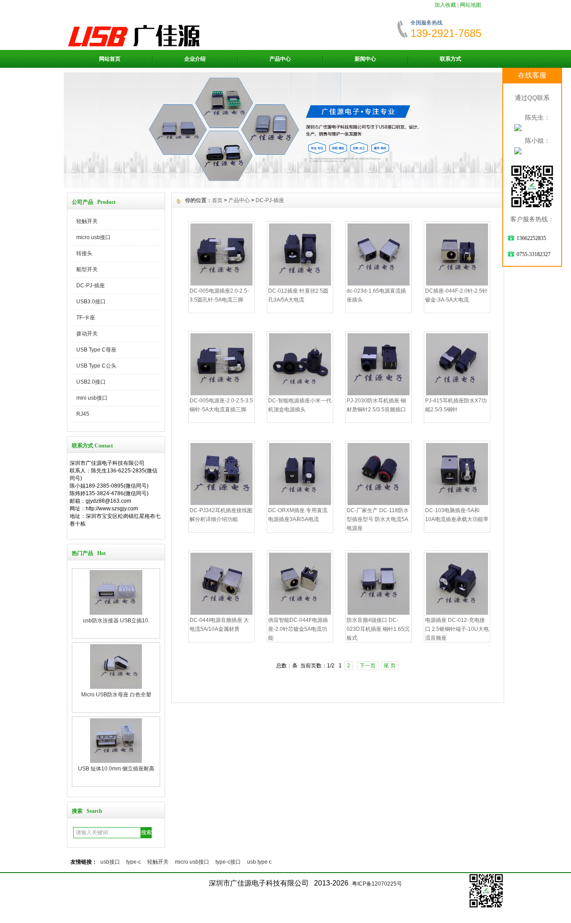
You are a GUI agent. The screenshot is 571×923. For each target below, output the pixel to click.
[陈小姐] (517, 150)
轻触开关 (87, 221)
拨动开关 (87, 334)
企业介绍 (195, 59)
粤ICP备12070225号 (377, 884)
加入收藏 (445, 5)
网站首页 (109, 59)
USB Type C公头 (96, 366)
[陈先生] (517, 127)
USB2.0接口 (91, 382)
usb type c (259, 862)
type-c (133, 862)
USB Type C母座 (96, 350)
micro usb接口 (93, 237)
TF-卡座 (85, 318)
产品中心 (280, 59)
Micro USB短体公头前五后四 (116, 769)
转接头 (84, 253)
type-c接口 (228, 862)
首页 (217, 200)
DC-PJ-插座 (90, 285)
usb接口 (110, 862)
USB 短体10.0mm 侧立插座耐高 (116, 694)
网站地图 (470, 5)
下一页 (368, 665)
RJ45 (82, 414)
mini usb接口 (92, 398)
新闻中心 (365, 59)
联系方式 (450, 59)
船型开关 (87, 269)
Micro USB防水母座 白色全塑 (116, 620)
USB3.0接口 (91, 301)
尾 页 (390, 665)
